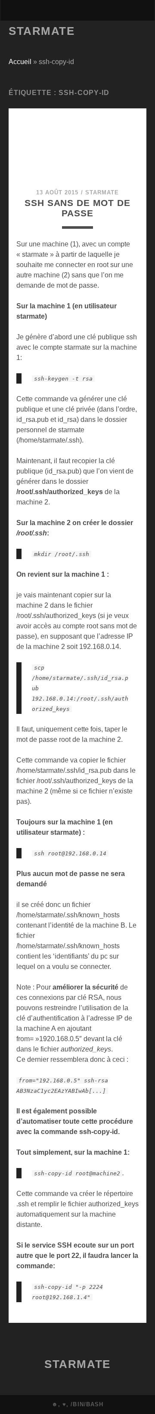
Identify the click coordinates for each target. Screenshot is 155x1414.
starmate (102, 192)
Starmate (41, 31)
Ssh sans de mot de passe (77, 208)
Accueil (20, 61)
